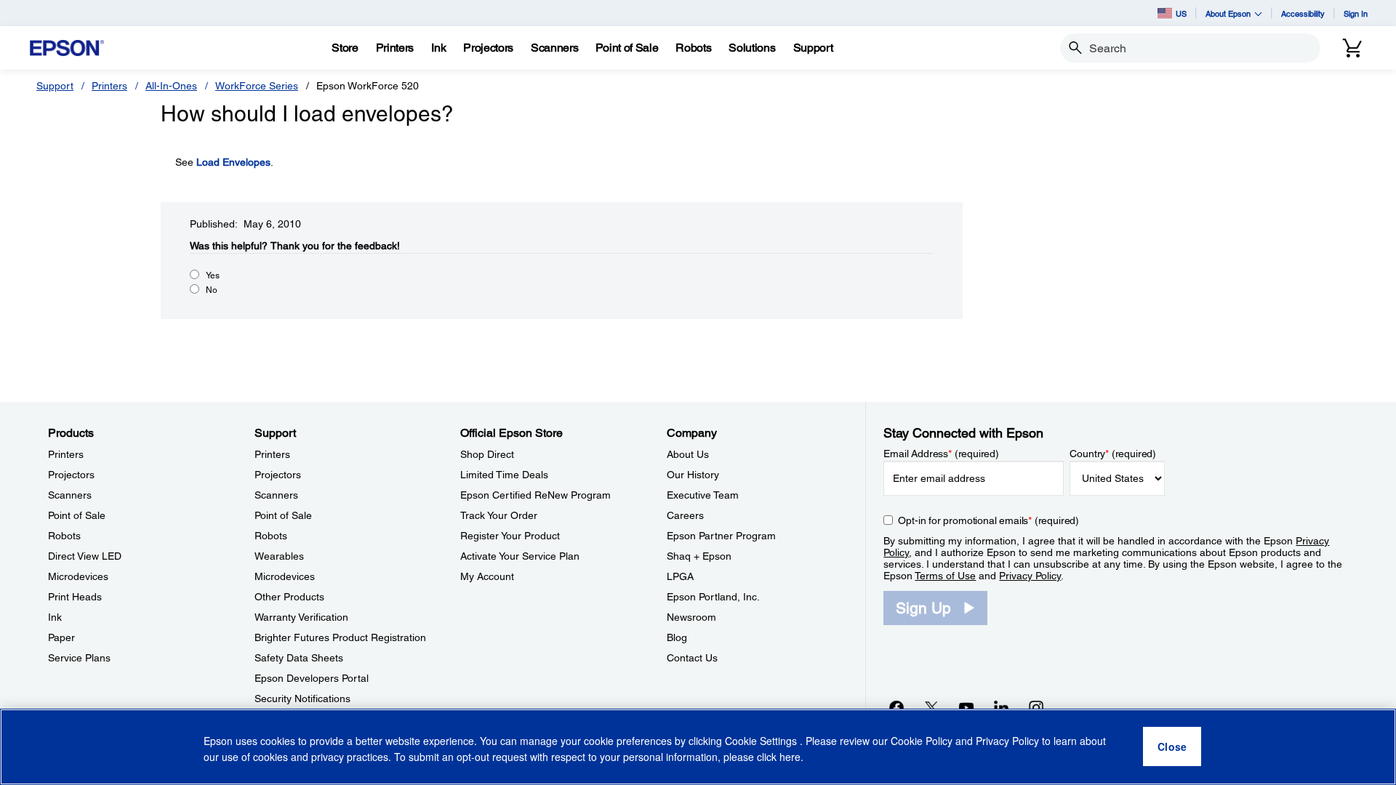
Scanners (70, 495)
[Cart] (1352, 48)
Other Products (289, 597)
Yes (213, 275)
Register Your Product (510, 536)
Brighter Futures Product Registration (340, 637)
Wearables (279, 556)
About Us (688, 454)
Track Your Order (498, 515)
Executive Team (703, 495)
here (790, 756)
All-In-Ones (171, 86)
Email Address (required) (941, 453)
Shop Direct (487, 454)
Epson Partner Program (721, 536)
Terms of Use (945, 575)
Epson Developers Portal (311, 678)
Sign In (1356, 13)
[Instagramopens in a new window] (1036, 707)
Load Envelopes (233, 162)
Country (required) (1113, 453)
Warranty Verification (301, 617)
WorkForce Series (256, 86)
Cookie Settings (762, 741)
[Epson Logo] (67, 48)
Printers (109, 86)
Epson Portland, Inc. (713, 597)
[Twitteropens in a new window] (931, 707)
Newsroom (691, 617)
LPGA (680, 576)
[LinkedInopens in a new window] (1001, 707)
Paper (61, 637)
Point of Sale (76, 515)
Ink (55, 617)
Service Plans (79, 658)
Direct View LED (84, 556)
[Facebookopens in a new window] (896, 707)
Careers (685, 515)
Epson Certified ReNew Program (535, 495)
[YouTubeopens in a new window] (966, 707)
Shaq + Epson (699, 556)
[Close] (1172, 747)
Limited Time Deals (504, 474)
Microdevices (78, 576)
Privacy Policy (1030, 575)
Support (54, 86)
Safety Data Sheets (298, 658)
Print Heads (75, 597)
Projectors (71, 474)
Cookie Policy (921, 741)
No (211, 290)
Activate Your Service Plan (519, 556)
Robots (64, 536)
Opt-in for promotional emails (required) (988, 520)
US (1181, 13)
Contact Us (692, 658)
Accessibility (1303, 13)
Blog (677, 637)
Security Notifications (302, 698)
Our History (693, 474)
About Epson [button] (1228, 13)
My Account (487, 576)
